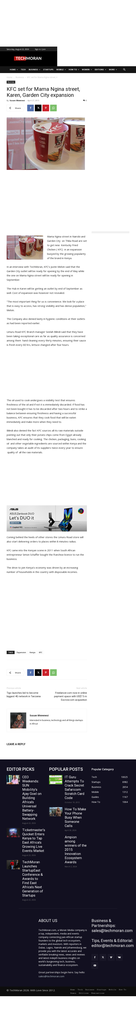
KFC (40, 652)
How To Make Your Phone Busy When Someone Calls (75, 817)
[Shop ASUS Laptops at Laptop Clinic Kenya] (47, 518)
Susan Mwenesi (17, 100)
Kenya (32, 652)
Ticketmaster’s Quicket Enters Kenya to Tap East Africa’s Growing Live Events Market (33, 840)
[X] (38, 108)
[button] (124, 69)
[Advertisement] (68, 23)
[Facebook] (30, 108)
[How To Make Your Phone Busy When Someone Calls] (55, 811)
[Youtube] (95, 965)
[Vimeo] (111, 957)
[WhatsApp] (53, 108)
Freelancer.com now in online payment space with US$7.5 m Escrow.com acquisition (70, 696)
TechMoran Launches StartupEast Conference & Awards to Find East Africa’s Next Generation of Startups (32, 878)
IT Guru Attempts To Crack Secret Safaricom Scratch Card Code (74, 787)
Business (11, 82)
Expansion (21, 652)
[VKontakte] (119, 957)
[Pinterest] (45, 108)
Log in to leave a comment (21, 749)
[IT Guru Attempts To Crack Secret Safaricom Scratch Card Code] (55, 779)
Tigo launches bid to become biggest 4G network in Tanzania (24, 694)
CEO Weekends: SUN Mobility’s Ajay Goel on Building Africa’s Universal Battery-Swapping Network (31, 798)
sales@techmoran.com (51, 976)
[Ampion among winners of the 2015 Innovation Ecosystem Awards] (55, 839)
